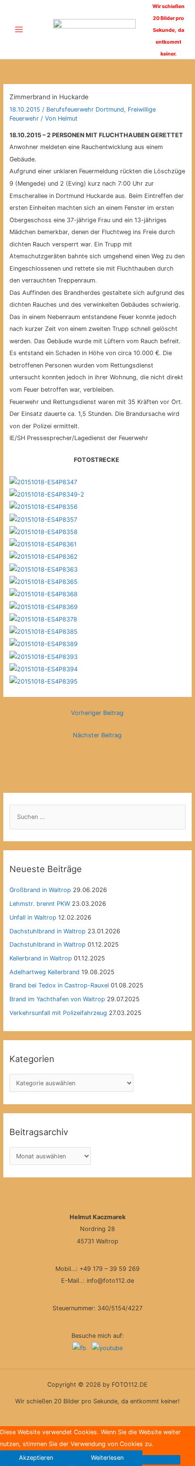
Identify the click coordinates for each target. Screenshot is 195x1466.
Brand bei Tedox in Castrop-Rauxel (59, 985)
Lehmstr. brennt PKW (39, 903)
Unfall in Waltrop (32, 917)
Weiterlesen (107, 1457)
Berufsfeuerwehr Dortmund (85, 109)
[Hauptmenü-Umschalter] (18, 29)
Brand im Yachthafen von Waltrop (57, 999)
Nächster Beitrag (97, 735)
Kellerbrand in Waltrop (40, 958)
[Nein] (161, 1460)
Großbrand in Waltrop (40, 889)
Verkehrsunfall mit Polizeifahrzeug (58, 1012)
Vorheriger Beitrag (97, 712)
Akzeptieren (36, 1457)
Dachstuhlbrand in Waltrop (47, 931)
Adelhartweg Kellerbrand (44, 972)
